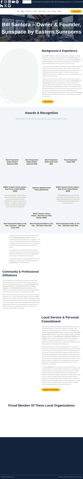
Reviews (54, 11)
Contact (59, 11)
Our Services (28, 11)
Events (49, 11)
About (22, 11)
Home (18, 11)
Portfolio (35, 11)
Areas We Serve (42, 11)
